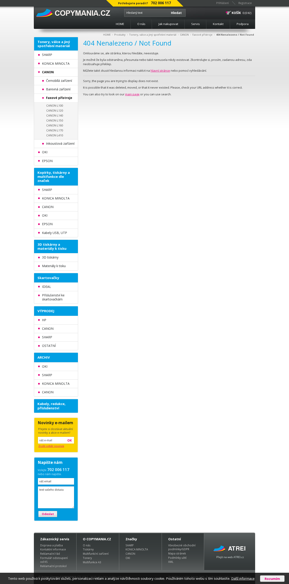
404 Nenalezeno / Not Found (235, 34)
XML (170, 561)
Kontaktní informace (53, 549)
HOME (120, 24)
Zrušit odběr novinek (51, 446)
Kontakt (218, 24)
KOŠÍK (236, 13)
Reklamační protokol (53, 566)
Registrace (245, 3)
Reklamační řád (50, 553)
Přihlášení (222, 3)
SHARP (130, 545)
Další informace (243, 578)
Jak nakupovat (168, 24)
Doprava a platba (51, 545)
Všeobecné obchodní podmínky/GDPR (182, 547)
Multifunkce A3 (92, 562)
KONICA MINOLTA (137, 549)
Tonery (87, 558)
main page (132, 94)
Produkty (120, 34)
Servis (195, 24)
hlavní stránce (160, 71)
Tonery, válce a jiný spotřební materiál (152, 34)
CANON (184, 34)
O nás (141, 24)
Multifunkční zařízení (96, 553)
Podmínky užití (177, 557)
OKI (128, 558)
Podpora (243, 24)
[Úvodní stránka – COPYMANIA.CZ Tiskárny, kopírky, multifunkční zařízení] (73, 13)
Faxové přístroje (202, 34)
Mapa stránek (177, 553)
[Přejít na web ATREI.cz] (229, 551)
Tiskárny (88, 549)
